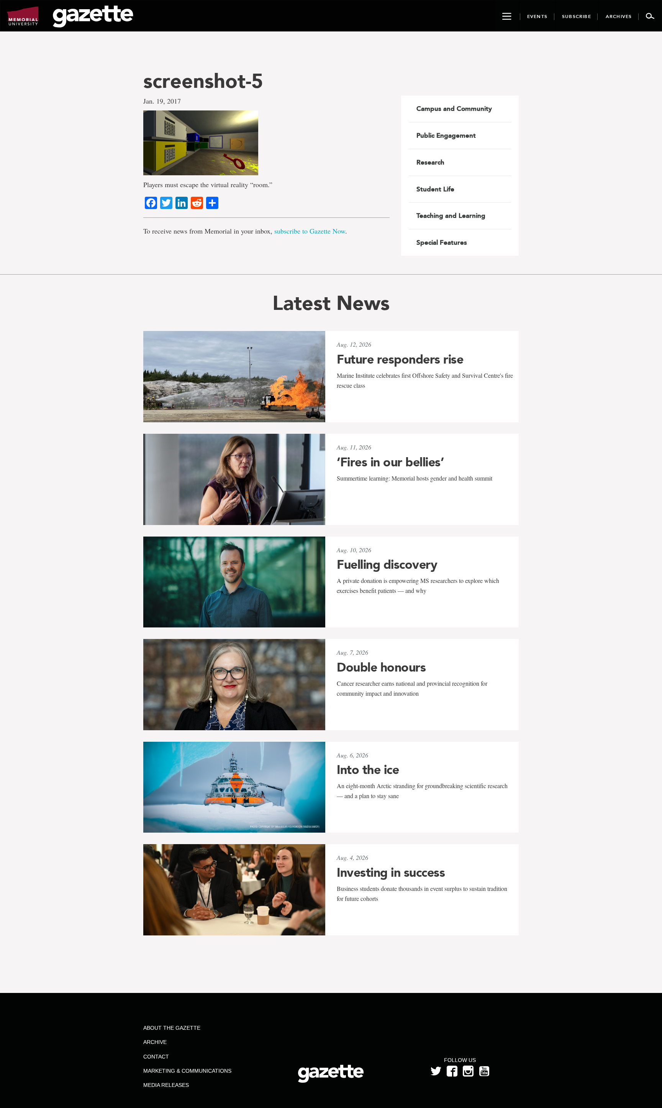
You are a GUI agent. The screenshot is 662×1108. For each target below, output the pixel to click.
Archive (155, 1042)
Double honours (381, 667)
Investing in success (391, 872)
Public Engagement (446, 135)
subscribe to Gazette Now (309, 230)
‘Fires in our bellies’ (390, 462)
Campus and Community (454, 108)
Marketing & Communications (187, 1071)
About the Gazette (171, 1028)
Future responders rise (400, 359)
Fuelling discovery (387, 564)
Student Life (435, 189)
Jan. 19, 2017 (162, 100)
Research (430, 162)
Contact (156, 1057)
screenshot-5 (203, 81)
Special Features (441, 242)
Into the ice (368, 769)
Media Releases (166, 1085)
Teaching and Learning (450, 215)
